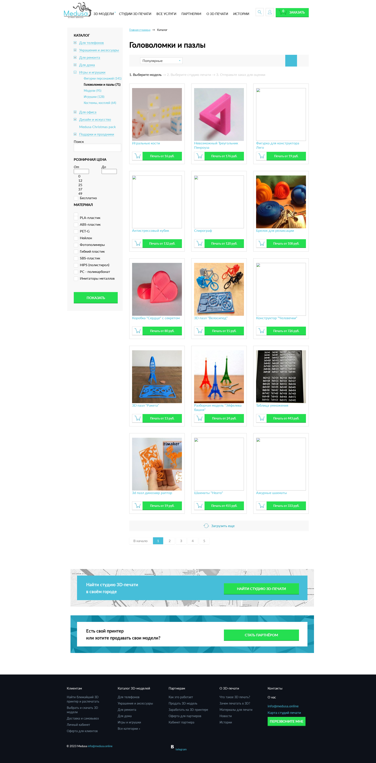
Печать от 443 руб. (286, 418)
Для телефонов (91, 42)
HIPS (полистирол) (94, 265)
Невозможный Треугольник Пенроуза (216, 145)
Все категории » (129, 728)
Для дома (87, 65)
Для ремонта (89, 57)
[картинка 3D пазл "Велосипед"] (219, 289)
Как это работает (181, 697)
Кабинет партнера (181, 722)
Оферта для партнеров (185, 716)
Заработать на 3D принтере (188, 709)
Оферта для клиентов (82, 731)
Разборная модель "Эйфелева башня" (218, 407)
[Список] (303, 61)
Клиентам (74, 688)
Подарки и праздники (96, 134)
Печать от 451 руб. (224, 506)
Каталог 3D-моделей (134, 688)
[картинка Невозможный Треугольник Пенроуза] (219, 114)
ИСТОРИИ (241, 14)
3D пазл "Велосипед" (211, 318)
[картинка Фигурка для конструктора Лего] (281, 114)
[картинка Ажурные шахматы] (281, 463)
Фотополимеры (92, 244)
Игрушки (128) (94, 97)
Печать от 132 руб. (162, 243)
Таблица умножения (272, 405)
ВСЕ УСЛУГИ (166, 14)
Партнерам (177, 688)
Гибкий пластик (92, 251)
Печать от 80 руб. (162, 331)
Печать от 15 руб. (224, 331)
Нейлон (86, 238)
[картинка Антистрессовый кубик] (157, 201)
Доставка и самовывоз (83, 718)
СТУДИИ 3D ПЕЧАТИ (135, 14)
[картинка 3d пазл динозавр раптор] (157, 463)
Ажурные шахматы (271, 493)
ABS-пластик (90, 224)
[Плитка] (291, 61)
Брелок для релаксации (275, 230)
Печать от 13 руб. (162, 418)
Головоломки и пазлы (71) (102, 84)
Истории (226, 722)
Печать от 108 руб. (286, 243)
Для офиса (87, 112)
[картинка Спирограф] (219, 201)
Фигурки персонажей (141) (103, 78)
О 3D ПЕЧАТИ (217, 14)
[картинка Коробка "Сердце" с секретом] (157, 289)
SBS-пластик (90, 258)
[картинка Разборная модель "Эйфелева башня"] (219, 376)
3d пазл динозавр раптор (152, 493)
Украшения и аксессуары (99, 50)
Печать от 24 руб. (224, 418)
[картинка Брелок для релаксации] (281, 201)
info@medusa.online (283, 706)
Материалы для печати (236, 709)
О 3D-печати (229, 688)
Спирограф (203, 230)
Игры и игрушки (92, 72)
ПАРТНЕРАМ (191, 14)
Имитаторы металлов (97, 278)
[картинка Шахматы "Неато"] (219, 463)
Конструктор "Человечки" (276, 318)
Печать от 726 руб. (286, 331)
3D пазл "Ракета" (145, 405)
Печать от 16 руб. (162, 156)
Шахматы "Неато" (208, 493)
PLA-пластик (90, 217)
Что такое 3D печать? (235, 697)
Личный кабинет (78, 724)
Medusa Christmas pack (97, 127)
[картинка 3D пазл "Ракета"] (157, 376)
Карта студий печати (284, 712)
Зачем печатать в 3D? (235, 703)
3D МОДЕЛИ (104, 14)
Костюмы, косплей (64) (100, 103)
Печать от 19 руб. (286, 156)
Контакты (275, 688)
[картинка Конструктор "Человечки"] (281, 289)
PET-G (85, 231)
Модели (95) (92, 90)
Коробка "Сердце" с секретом (156, 318)
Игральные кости (146, 143)
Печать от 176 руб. (224, 156)
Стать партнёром (261, 635)
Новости (226, 716)
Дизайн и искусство (95, 119)
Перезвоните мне (286, 721)
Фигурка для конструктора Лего (277, 145)
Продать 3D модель (183, 703)
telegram (181, 749)
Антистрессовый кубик (150, 230)
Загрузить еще (223, 526)
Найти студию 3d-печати (261, 588)
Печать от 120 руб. (224, 243)
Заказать (297, 12)
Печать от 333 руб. (286, 506)
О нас (272, 697)
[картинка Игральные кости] (157, 114)
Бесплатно (88, 198)
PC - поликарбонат (95, 271)
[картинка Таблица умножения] (281, 376)
